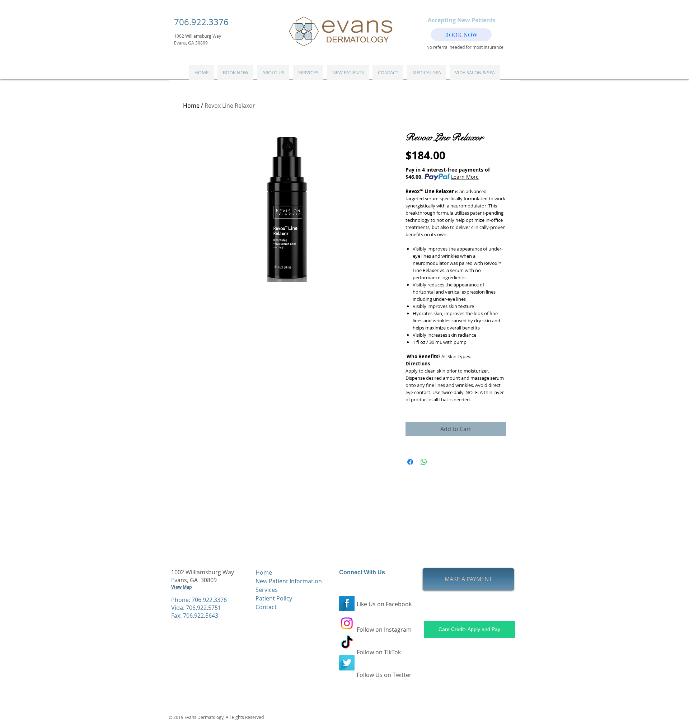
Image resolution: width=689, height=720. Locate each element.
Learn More (465, 176)
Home (191, 105)
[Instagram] (347, 623)
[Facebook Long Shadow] (347, 603)
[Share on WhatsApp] (424, 462)
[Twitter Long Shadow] (347, 662)
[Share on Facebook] (410, 462)
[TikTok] (347, 643)
